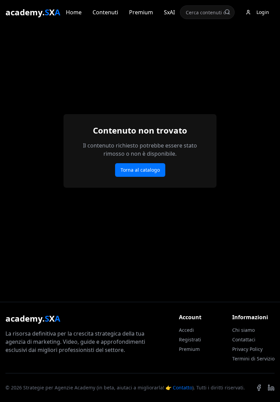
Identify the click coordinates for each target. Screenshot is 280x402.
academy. (32, 12)
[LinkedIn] (271, 387)
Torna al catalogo (140, 170)
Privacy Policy (247, 349)
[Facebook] (258, 387)
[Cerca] (227, 12)
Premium (141, 12)
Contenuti (105, 12)
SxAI (169, 12)
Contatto (182, 387)
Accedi (186, 330)
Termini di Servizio (253, 358)
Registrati (190, 339)
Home (74, 12)
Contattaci (243, 339)
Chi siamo (243, 330)
